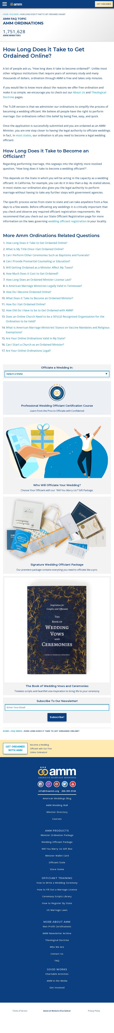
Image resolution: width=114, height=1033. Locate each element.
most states (23, 135)
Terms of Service (20, 1011)
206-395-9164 (68, 791)
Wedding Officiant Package (57, 841)
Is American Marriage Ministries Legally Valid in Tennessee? (44, 286)
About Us (79, 92)
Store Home (57, 869)
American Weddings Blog (57, 798)
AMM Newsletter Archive (57, 933)
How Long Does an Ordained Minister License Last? (38, 279)
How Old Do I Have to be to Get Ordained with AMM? (39, 310)
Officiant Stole (57, 862)
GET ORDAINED (104, 4)
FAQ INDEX (14, 14)
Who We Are (57, 946)
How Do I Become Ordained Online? (28, 292)
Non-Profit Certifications (57, 926)
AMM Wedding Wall (57, 805)
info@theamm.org (48, 791)
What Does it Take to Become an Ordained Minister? (39, 298)
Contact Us (57, 953)
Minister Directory (57, 811)
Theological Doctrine (57, 940)
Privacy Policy (94, 1011)
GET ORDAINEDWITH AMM (15, 748)
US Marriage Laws (57, 909)
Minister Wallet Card (57, 855)
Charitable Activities (57, 973)
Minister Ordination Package (57, 835)
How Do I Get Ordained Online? (26, 304)
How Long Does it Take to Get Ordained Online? (36, 243)
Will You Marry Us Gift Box (57, 848)
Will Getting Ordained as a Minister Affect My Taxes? (39, 267)
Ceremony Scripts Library (57, 896)
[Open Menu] (5, 4)
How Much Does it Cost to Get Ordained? (32, 273)
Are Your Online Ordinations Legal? (28, 350)
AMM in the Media (57, 980)
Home (5, 14)
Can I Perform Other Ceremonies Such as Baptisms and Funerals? (48, 255)
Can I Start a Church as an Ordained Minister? (35, 344)
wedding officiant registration (67, 221)
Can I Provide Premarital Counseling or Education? (38, 261)
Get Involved (57, 987)
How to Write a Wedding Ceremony (57, 882)
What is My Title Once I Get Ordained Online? (35, 249)
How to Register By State (57, 903)
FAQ (57, 960)
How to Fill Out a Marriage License (57, 889)
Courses (57, 818)
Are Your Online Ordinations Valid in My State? (35, 338)
